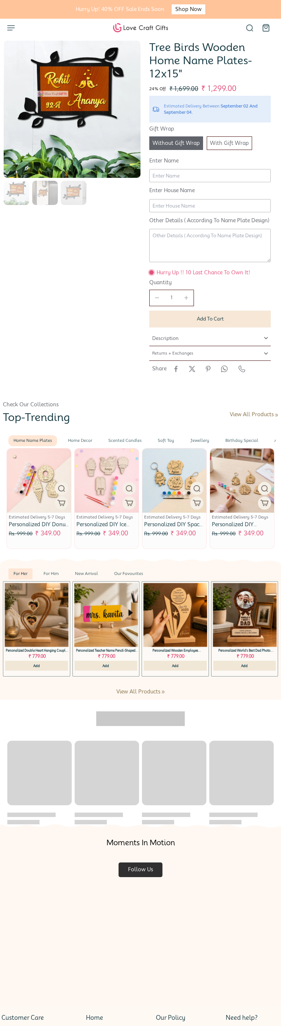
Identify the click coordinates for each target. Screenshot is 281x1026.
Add (36, 666)
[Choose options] (61, 503)
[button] (210, 319)
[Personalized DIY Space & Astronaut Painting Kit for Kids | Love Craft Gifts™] (174, 480)
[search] (249, 27)
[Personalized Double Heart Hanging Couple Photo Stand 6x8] (36, 615)
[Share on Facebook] (176, 369)
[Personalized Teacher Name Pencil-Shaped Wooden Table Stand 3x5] (106, 615)
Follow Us (140, 869)
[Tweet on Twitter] (192, 369)
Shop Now (188, 9)
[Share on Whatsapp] (224, 369)
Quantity (160, 282)
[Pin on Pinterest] (208, 369)
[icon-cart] (266, 27)
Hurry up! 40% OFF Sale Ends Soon (120, 9)
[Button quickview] (61, 488)
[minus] (157, 297)
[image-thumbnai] (16, 193)
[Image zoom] (72, 109)
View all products (252, 414)
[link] (276, 415)
